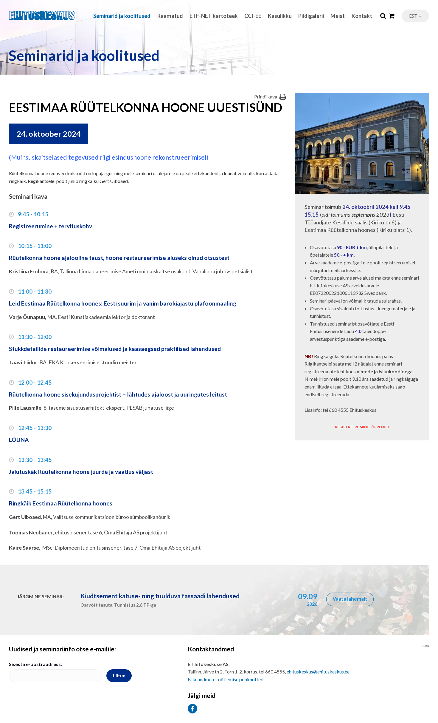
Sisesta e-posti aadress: (35, 664)
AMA (426, 646)
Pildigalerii (311, 16)
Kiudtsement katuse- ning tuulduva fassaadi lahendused (160, 596)
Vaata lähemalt (350, 599)
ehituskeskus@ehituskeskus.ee (318, 671)
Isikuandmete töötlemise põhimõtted (225, 679)
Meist (337, 16)
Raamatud (170, 16)
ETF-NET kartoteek (214, 16)
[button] (415, 16)
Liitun (119, 675)
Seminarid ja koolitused (121, 16)
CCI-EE (252, 16)
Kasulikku (280, 16)
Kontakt (362, 16)
